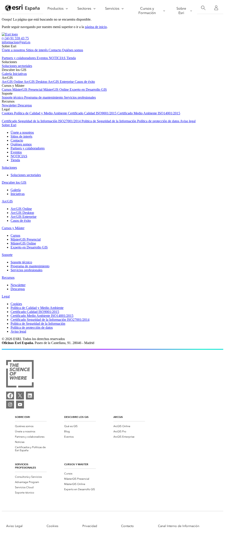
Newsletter (10, 105)
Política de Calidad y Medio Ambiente (41, 113)
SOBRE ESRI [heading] (22, 417)
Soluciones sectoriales (17, 66)
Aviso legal (188, 121)
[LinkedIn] (30, 395)
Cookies (8, 113)
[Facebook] (10, 395)
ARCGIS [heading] (118, 417)
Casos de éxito (85, 81)
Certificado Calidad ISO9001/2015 (92, 113)
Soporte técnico (13, 97)
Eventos (43, 58)
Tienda (71, 58)
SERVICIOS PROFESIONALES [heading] (25, 466)
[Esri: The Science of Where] (20, 374)
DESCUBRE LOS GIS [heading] (76, 417)
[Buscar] (203, 8)
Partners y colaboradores (19, 58)
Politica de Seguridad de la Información (109, 121)
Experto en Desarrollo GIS (88, 89)
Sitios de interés (37, 50)
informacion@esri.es (16, 42)
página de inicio (96, 27)
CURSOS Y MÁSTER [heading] (76, 464)
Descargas (25, 105)
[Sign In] (216, 8)
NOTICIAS (57, 58)
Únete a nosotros (14, 50)
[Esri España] (22, 8)
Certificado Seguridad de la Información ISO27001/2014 (42, 121)
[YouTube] (20, 404)
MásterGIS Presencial (27, 89)
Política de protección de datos (158, 121)
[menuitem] (31, 426)
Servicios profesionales (80, 97)
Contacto (55, 50)
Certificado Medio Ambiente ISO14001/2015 (148, 113)
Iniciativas (20, 74)
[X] (20, 395)
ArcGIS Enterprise (61, 81)
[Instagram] (10, 404)
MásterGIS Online (56, 89)
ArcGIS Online (13, 81)
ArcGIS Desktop (36, 81)
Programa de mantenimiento (44, 97)
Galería (7, 74)
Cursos (7, 89)
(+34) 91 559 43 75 (15, 38)
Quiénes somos (72, 50)
